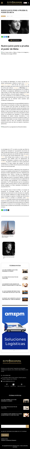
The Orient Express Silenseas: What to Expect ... (7, 236)
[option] (15, 328)
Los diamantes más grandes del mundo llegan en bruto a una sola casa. (11, 285)
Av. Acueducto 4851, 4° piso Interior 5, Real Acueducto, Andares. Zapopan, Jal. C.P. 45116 (14, 378)
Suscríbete (5, 435)
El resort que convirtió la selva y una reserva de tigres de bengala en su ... (11, 299)
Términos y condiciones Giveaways (8, 440)
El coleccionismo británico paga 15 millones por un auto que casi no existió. (11, 292)
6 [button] (20, 350)
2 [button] (12, 350)
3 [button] (14, 350)
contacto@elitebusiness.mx (9, 381)
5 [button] (18, 350)
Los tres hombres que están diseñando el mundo (10, 270)
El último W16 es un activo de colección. (10, 277)
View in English (15, 40)
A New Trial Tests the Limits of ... (8, 257)
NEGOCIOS (3, 16)
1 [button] (9, 350)
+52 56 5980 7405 (6, 375)
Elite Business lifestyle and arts (13, 445)
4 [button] (16, 350)
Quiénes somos (4, 438)
